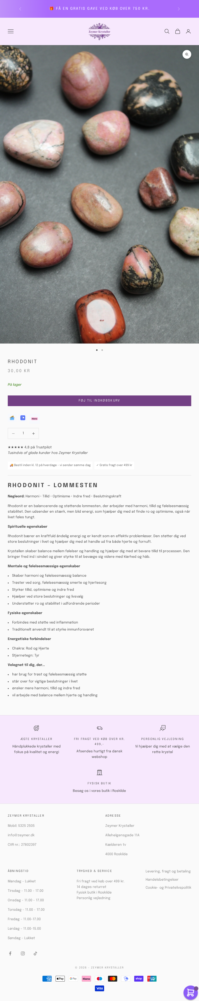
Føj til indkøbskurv (99, 400)
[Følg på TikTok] (35, 953)
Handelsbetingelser (162, 879)
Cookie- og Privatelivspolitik (168, 887)
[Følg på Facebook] (10, 953)
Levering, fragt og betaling (168, 871)
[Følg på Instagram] (22, 953)
